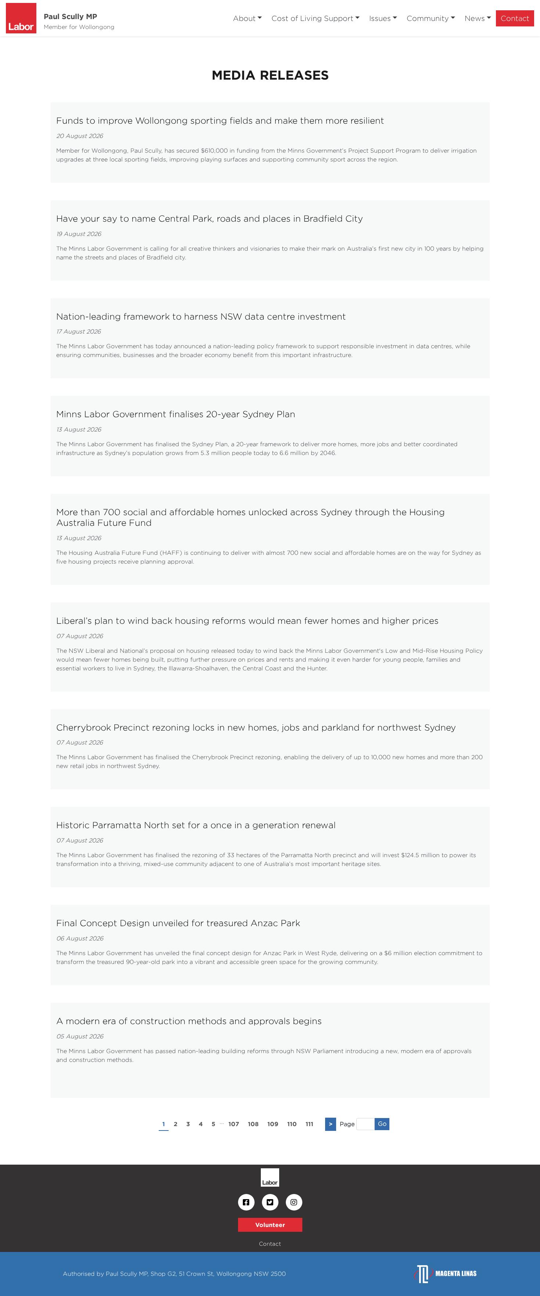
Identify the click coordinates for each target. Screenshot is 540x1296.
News (475, 18)
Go (382, 1124)
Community (428, 18)
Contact (515, 18)
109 (272, 1124)
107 (233, 1124)
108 (253, 1124)
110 (292, 1124)
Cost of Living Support (312, 18)
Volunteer (270, 1225)
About (244, 18)
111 (309, 1124)
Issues (380, 18)
